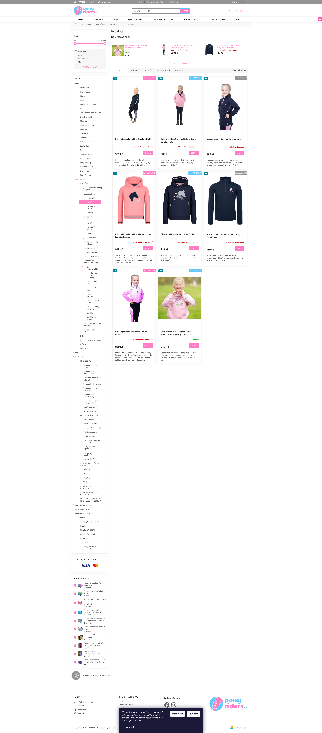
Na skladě (84, 51)
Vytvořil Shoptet (241, 728)
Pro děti (90, 202)
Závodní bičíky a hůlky (93, 301)
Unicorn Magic (86, 158)
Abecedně (179, 70)
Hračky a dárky (86, 538)
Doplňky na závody (91, 318)
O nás (139, 2)
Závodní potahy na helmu (93, 308)
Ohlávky (86, 474)
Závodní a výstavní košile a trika (90, 372)
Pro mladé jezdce (91, 207)
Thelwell (83, 138)
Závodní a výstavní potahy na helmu (90, 402)
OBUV (82, 336)
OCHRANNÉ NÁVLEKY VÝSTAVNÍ (89, 493)
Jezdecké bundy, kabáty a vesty (92, 218)
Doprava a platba (155, 2)
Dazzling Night (86, 117)
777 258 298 (83, 706)
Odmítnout (177, 713)
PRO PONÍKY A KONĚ (89, 415)
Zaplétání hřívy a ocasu (92, 428)
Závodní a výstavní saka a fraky (90, 379)
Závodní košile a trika (93, 282)
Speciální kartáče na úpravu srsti (91, 441)
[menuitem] (79, 19)
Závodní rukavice (90, 295)
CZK (233, 2)
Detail (148, 153)
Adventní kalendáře (88, 534)
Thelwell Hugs (86, 154)
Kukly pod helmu (90, 252)
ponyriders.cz (83, 709)
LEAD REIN (84, 348)
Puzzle (83, 526)
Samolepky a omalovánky (90, 522)
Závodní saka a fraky (93, 289)
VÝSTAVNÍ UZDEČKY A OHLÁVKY (89, 464)
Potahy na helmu (90, 248)
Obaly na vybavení (90, 411)
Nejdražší (148, 70)
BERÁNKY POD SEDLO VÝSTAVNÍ (89, 487)
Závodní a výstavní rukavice (90, 389)
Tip (81, 62)
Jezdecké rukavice (90, 237)
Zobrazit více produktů (178, 63)
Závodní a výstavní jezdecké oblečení (90, 261)
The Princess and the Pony (91, 113)
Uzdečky (86, 470)
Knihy (82, 517)
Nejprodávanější (163, 70)
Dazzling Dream (86, 167)
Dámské (90, 212)
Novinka (83, 58)
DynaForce (84, 171)
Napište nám (174, 2)
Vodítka (86, 482)
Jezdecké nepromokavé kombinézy (92, 324)
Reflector (84, 150)
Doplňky (90, 313)
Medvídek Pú (85, 121)
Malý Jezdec (80, 179)
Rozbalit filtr (89, 67)
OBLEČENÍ (84, 183)
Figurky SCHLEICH (88, 530)
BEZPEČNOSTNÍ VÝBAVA (90, 340)
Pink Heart (84, 88)
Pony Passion (85, 92)
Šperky (86, 542)
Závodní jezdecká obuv (92, 384)
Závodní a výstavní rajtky (92, 268)
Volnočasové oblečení (92, 256)
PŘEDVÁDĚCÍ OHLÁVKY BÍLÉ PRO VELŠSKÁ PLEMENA (92, 500)
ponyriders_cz (83, 713)
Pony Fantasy (85, 162)
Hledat (185, 11)
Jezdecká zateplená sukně (91, 331)
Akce (81, 55)
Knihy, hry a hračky (82, 513)
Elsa (82, 100)
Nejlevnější (135, 70)
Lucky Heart (85, 146)
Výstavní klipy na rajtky (93, 275)
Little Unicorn (85, 142)
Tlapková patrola (87, 125)
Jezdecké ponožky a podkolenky (91, 243)
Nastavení (129, 727)
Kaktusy (83, 129)
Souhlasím (194, 713)
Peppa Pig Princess (88, 104)
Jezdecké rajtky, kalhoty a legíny (92, 188)
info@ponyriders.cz (85, 702)
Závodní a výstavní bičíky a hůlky (90, 395)
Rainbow (83, 108)
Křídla (82, 96)
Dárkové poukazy (82, 509)
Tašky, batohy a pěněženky (89, 548)
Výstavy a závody (82, 357)
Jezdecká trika (89, 194)
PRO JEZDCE (85, 361)
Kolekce (78, 83)
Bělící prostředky (90, 432)
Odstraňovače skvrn (91, 423)
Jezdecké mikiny (89, 198)
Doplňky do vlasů (90, 407)
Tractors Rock (85, 133)
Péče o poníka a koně (83, 505)
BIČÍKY (83, 344)
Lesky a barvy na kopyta (90, 447)
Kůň (76, 352)
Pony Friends (85, 175)
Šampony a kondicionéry (88, 454)
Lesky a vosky (89, 436)
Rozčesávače (88, 419)
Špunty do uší (88, 459)
